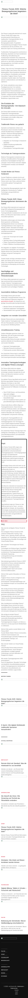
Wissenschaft (5, 960)
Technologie (5, 884)
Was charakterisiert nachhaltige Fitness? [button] (12, 603)
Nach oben (4, 521)
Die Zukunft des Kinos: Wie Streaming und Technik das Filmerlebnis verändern (10, 798)
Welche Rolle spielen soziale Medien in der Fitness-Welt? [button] (13, 630)
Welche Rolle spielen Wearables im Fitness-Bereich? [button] (13, 575)
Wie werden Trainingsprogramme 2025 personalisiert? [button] (12, 659)
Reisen (3, 856)
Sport (3, 823)
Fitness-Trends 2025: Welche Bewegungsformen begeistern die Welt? (12, 701)
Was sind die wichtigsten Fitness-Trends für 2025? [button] (13, 529)
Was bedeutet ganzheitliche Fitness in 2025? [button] (13, 561)
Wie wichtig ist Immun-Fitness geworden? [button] (12, 588)
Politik (3, 917)
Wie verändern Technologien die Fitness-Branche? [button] (12, 545)
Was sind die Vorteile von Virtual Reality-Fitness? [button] (12, 644)
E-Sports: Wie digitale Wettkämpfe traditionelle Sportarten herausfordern (13, 727)
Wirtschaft (4, 760)
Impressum (20, 986)
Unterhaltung (5, 792)
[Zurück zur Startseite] (7, 2)
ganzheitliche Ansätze (7, 301)
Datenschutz (14, 988)
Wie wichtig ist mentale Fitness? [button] (10, 614)
